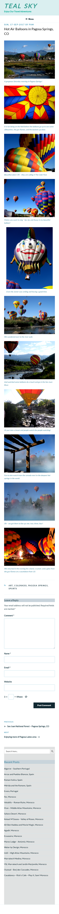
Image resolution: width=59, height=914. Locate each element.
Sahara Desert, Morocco (15, 813)
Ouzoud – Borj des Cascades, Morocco (21, 869)
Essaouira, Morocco (13, 836)
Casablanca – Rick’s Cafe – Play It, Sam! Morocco (26, 875)
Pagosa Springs (38, 585)
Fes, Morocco (10, 797)
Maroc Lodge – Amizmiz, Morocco (19, 841)
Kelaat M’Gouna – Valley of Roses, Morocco (23, 819)
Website (8, 681)
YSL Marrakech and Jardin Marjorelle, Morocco (25, 864)
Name (7, 653)
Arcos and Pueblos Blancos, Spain (19, 774)
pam (31, 24)
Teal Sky (20, 5)
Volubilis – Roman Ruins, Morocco (19, 802)
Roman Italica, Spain (13, 780)
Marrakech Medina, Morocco (17, 858)
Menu (31, 19)
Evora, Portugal (11, 791)
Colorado (20, 585)
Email (7, 667)
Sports (13, 588)
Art (11, 585)
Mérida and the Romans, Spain (17, 785)
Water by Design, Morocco (16, 847)
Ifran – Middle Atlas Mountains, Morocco (22, 808)
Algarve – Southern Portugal (17, 768)
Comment (9, 615)
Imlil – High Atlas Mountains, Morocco (21, 853)
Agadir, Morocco (11, 830)
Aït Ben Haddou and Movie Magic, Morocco (23, 825)
